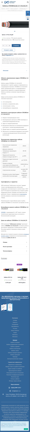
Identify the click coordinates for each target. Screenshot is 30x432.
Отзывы (15, 328)
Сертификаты (15, 326)
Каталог (15, 340)
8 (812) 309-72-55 (16, 387)
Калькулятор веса (7, 39)
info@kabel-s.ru (9, 55)
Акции (15, 332)
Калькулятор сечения (19, 39)
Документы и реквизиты (15, 364)
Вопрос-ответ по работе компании (15, 366)
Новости (15, 322)
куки (2, 424)
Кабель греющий (15, 354)
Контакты (15, 334)
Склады (15, 320)
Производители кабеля (15, 370)
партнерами (23, 194)
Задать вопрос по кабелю (15, 368)
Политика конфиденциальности (15, 374)
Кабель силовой (15, 342)
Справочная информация (15, 362)
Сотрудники (15, 324)
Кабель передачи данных (15, 352)
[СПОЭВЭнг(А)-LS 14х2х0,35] (15, 24)
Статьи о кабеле (15, 379)
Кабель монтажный (15, 348)
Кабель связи (15, 350)
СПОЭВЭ (3, 212)
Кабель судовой (15, 346)
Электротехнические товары (15, 358)
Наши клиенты (15, 330)
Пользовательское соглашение (15, 372)
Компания (15, 318)
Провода (15, 356)
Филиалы (15, 336)
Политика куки (15, 376)
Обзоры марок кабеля (15, 381)
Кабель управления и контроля (15, 344)
